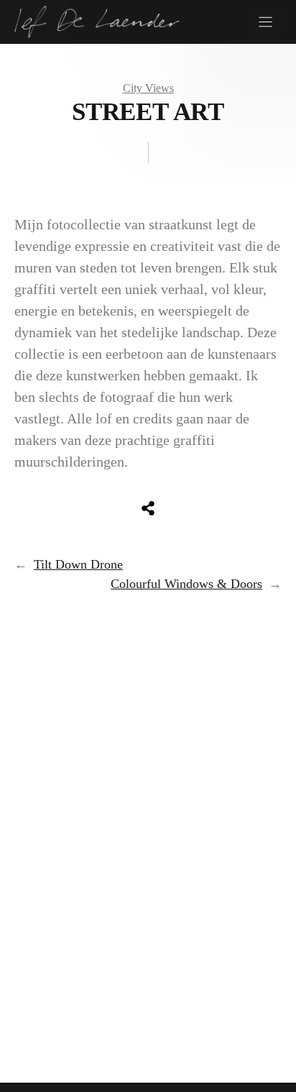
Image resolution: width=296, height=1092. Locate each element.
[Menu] (265, 22)
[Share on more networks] (148, 508)
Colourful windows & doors (186, 584)
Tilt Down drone (78, 564)
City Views (148, 88)
